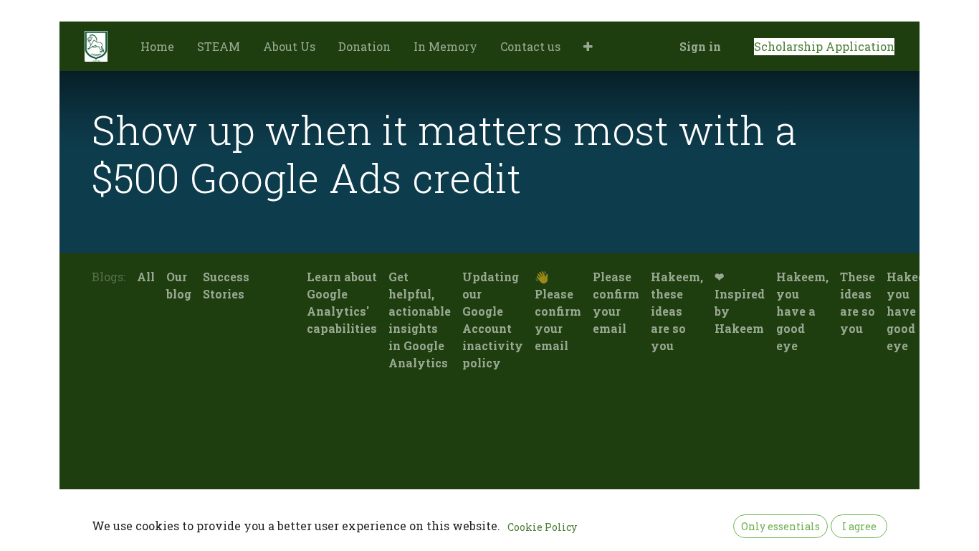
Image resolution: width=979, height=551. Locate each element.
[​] (261, 277)
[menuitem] (157, 46)
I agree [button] (859, 526)
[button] (588, 46)
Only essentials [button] (780, 526)
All (146, 276)
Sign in (700, 46)
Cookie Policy (542, 527)
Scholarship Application (824, 46)
